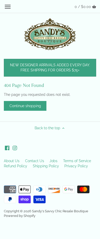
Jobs (53, 161)
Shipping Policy (46, 166)
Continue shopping (25, 106)
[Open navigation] (8, 7)
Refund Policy (15, 166)
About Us (11, 161)
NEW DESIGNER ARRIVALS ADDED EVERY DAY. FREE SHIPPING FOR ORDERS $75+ (50, 67)
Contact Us (34, 161)
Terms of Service (77, 161)
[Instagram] (15, 148)
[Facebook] (7, 148)
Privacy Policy (76, 166)
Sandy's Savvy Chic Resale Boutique (60, 211)
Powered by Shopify (19, 216)
